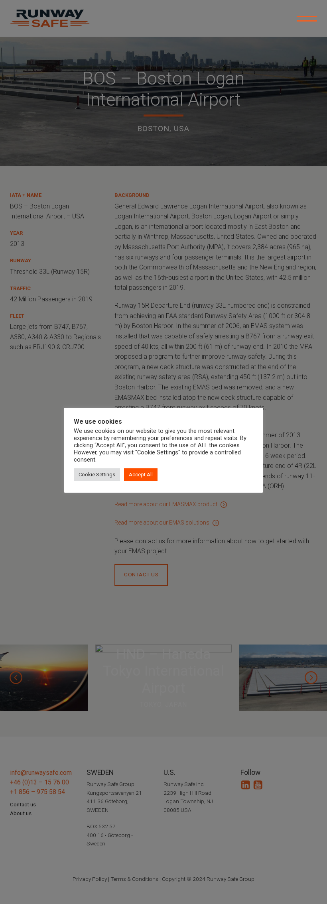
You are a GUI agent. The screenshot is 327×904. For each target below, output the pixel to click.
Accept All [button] (141, 475)
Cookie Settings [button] (97, 475)
